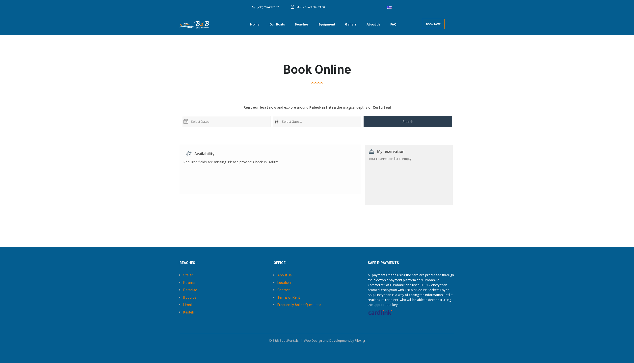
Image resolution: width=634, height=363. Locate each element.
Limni (187, 305)
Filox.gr (360, 340)
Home (255, 24)
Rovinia (189, 283)
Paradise (190, 290)
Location (284, 283)
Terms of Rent (288, 297)
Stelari (188, 275)
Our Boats (277, 24)
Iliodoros (189, 297)
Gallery (351, 24)
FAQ (393, 24)
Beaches (302, 24)
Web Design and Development (327, 340)
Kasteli (188, 312)
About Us (373, 24)
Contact (283, 290)
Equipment (326, 24)
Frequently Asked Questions (299, 305)
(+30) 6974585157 (268, 7)
